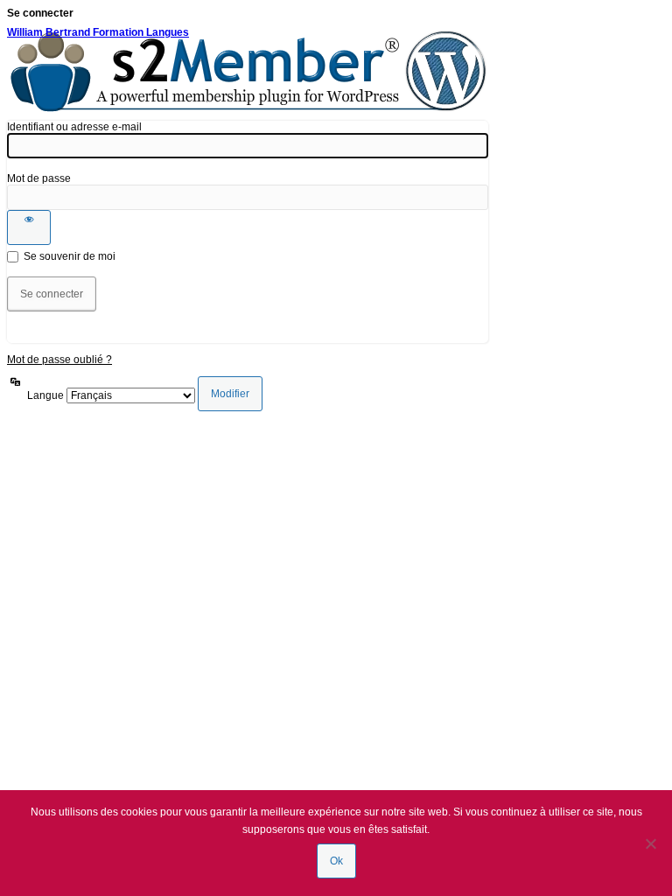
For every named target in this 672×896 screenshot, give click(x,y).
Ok (336, 861)
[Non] (650, 843)
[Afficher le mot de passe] (29, 227)
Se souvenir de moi (70, 256)
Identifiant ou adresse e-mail (74, 127)
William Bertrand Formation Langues (98, 32)
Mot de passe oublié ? (59, 360)
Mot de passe (39, 178)
